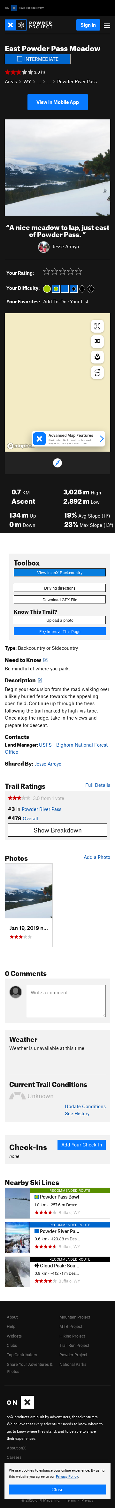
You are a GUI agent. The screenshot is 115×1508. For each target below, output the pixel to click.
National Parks (72, 1364)
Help (11, 1326)
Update (85, 1106)
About (12, 1317)
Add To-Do (54, 301)
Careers (14, 1457)
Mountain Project (74, 1317)
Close (57, 1489)
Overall (30, 818)
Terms (71, 1500)
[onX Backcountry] (24, 8)
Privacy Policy (67, 1477)
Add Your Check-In (81, 1144)
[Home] (32, 25)
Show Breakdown (58, 830)
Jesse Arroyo (65, 246)
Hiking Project (72, 1335)
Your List (79, 301)
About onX (16, 1447)
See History (77, 1113)
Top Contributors (22, 1354)
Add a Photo (97, 857)
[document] (57, 1480)
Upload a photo (59, 620)
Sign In (88, 25)
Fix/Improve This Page (59, 631)
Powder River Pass (77, 81)
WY (27, 81)
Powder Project (73, 1354)
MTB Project (70, 1326)
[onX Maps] (20, 1407)
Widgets (14, 1335)
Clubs (12, 1345)
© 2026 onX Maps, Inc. (40, 1500)
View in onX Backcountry (59, 572)
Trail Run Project (74, 1345)
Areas (11, 81)
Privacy (87, 1500)
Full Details (97, 785)
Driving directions (59, 588)
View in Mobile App (57, 102)
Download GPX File (59, 599)
